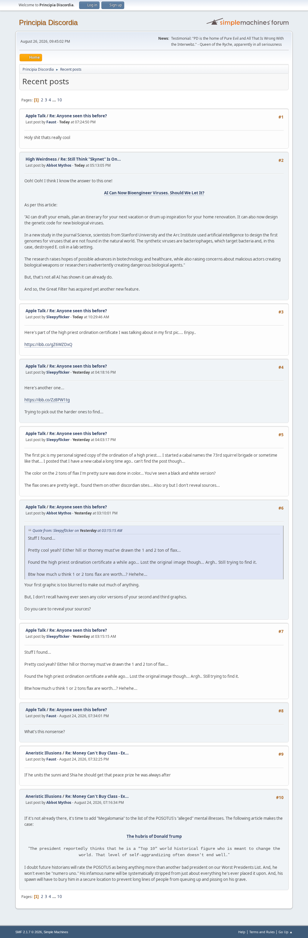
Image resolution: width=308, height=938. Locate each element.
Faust (51, 122)
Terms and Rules (262, 932)
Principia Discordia (48, 22)
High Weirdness (41, 159)
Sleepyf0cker (57, 316)
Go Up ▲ (286, 932)
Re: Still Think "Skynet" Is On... (90, 159)
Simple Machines (56, 932)
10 (59, 100)
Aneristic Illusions (44, 753)
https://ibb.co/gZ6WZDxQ (48, 344)
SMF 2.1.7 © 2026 (28, 932)
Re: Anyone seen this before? (78, 116)
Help (241, 932)
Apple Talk (36, 116)
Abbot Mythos (58, 165)
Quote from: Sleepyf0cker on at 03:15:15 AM (77, 530)
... (54, 100)
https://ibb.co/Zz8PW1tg (47, 400)
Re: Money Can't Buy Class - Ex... (97, 753)
